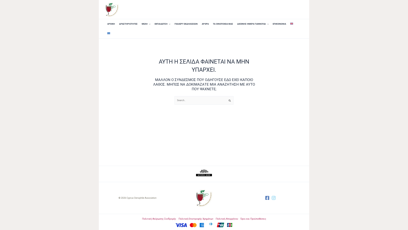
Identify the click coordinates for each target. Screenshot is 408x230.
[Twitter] (273, 198)
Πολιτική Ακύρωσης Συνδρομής (159, 218)
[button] (149, 24)
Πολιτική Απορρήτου (227, 218)
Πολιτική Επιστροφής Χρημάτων (195, 218)
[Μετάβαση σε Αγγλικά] (291, 24)
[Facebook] (267, 198)
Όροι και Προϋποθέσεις (253, 218)
